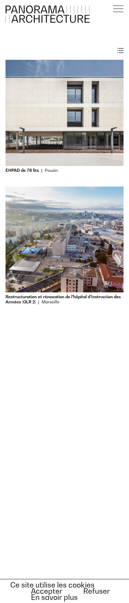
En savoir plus (54, 597)
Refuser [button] (96, 591)
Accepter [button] (47, 591)
